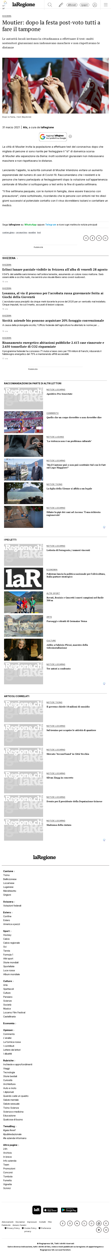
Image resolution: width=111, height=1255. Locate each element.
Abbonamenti (7, 1222)
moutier (32, 232)
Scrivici (7, 1188)
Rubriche (8, 1060)
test (39, 232)
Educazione (9, 1115)
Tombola (7, 1176)
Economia (9, 1023)
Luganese (8, 886)
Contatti (42, 1222)
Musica (7, 1008)
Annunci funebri (19, 1225)
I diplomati (8, 1092)
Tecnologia (9, 1072)
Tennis (6, 950)
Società (7, 1004)
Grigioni (7, 894)
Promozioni (9, 1168)
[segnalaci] (61, 5)
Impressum (32, 1222)
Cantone (8, 871)
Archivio (7, 1152)
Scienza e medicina (13, 1111)
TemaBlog (9, 1126)
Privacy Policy (13, 1228)
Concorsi (8, 1172)
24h (5, 1148)
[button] (62, 1223)
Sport (6, 931)
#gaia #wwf (9, 1130)
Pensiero (7, 996)
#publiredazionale (12, 1134)
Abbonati (72, 4)
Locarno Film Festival (14, 1012)
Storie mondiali (10, 962)
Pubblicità (6, 1225)
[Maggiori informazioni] (70, 136)
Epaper (84, 4)
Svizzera (8, 901)
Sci (5, 946)
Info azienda (9, 1160)
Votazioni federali (12, 905)
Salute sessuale (11, 1103)
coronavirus (21, 232)
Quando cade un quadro (15, 1095)
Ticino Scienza (11, 1107)
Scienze (7, 1000)
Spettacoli (8, 988)
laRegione (47, 127)
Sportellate (8, 966)
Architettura (9, 1084)
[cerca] (50, 5)
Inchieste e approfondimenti (17, 1064)
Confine (7, 916)
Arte (5, 985)
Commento (9, 1034)
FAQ (50, 1222)
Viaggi (6, 1068)
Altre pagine (10, 1144)
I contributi (8, 1045)
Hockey (7, 935)
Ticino (6, 875)
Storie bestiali (10, 1076)
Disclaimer (20, 1222)
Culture (7, 981)
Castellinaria (9, 1016)
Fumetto (7, 1180)
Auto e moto (9, 1088)
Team (6, 1164)
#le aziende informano (14, 1138)
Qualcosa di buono (13, 1119)
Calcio (6, 938)
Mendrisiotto (9, 890)
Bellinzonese (9, 879)
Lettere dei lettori (12, 1049)
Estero (7, 912)
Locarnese (8, 883)
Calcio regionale (11, 942)
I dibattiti (7, 1053)
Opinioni (8, 1030)
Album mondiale (11, 974)
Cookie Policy (30, 1228)
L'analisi (7, 1037)
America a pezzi (11, 924)
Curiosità (7, 1080)
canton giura (8, 232)
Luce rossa (9, 970)
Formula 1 (8, 954)
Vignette (7, 1184)
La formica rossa (12, 1042)
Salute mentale (11, 1099)
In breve (7, 1156)
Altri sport (8, 958)
